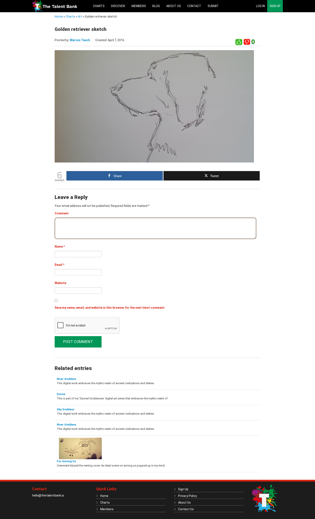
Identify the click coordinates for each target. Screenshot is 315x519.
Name (60, 246)
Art (80, 16)
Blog (156, 6)
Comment (62, 213)
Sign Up (275, 6)
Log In (260, 6)
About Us (173, 6)
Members (139, 6)
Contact (194, 6)
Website (60, 283)
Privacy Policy (187, 496)
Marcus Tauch (80, 40)
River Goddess (66, 379)
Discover (118, 6)
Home (59, 16)
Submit (213, 6)
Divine (61, 394)
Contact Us (186, 509)
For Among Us (66, 461)
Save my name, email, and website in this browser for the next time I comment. (110, 307)
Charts (99, 6)
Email (59, 264)
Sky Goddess (65, 409)
